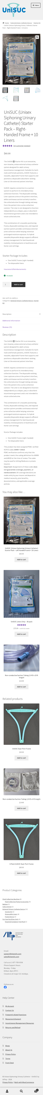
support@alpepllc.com (12, 954)
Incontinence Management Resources (19, 1023)
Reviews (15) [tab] (7, 327)
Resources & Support (13, 1019)
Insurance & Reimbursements (15, 269)
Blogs (7, 1046)
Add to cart (18, 284)
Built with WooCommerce (24, 1082)
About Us (8, 1050)
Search (21, 1091)
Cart (33, 1089)
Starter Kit (37, 23)
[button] (37, 37)
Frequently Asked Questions (15, 1015)
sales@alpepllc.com (11, 957)
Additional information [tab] (11, 320)
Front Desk (9, 1063)
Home (7, 23)
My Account (9, 1006)
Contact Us (9, 1010)
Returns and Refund (12, 1027)
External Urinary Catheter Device (21, 23)
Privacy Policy (10, 1054)
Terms (7, 1058)
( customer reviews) (21, 146)
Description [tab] (7, 314)
